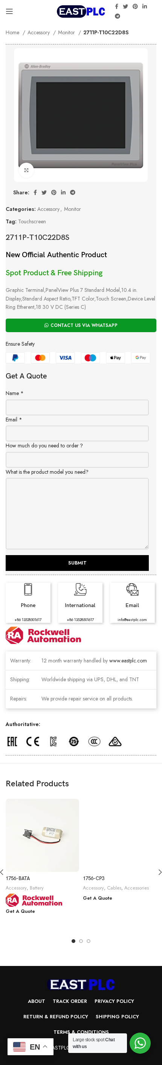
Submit (77, 562)
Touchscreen (32, 221)
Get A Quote (20, 911)
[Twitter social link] (125, 6)
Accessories (136, 888)
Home (13, 32)
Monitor (67, 32)
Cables (114, 888)
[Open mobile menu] (9, 11)
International (80, 605)
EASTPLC (59, 1047)
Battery (37, 888)
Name (15, 393)
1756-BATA (18, 879)
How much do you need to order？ (45, 445)
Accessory (39, 32)
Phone (28, 605)
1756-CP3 (93, 879)
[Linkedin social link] (144, 6)
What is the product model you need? (47, 472)
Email (14, 419)
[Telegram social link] (117, 16)
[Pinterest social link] (135, 6)
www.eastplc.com (128, 660)
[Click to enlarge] (26, 170)
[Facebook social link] (117, 6)
